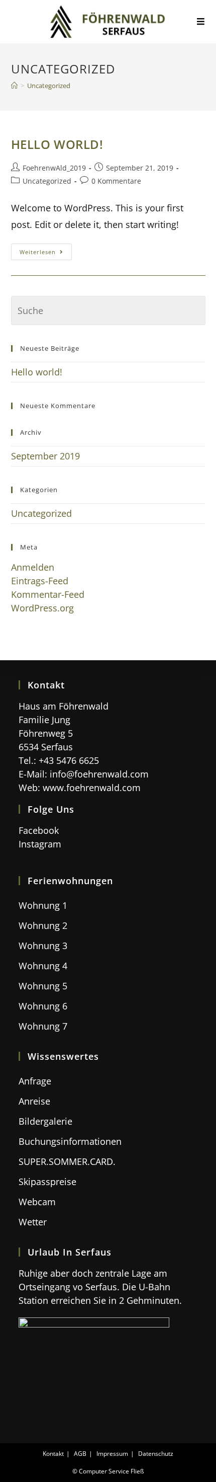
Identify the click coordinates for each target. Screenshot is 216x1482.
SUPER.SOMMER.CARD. (67, 1161)
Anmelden (32, 567)
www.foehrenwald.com (92, 788)
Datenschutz (155, 1453)
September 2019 (45, 456)
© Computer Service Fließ (108, 1471)
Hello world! (57, 144)
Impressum (112, 1453)
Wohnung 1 (43, 905)
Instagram (40, 844)
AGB (80, 1453)
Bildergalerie (45, 1121)
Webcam (37, 1202)
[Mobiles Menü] (201, 21)
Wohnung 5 (43, 986)
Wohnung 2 (43, 925)
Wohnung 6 (43, 1006)
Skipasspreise (47, 1182)
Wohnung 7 (43, 1026)
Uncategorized (47, 181)
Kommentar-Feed (47, 594)
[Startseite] (14, 85)
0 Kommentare (116, 181)
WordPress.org (42, 608)
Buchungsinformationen (70, 1141)
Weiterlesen (46, 253)
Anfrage (35, 1081)
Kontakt (53, 1453)
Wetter (33, 1222)
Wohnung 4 (43, 966)
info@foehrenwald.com (99, 774)
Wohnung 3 (43, 946)
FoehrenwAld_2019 (54, 168)
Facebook (39, 830)
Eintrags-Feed (39, 581)
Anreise (34, 1101)
